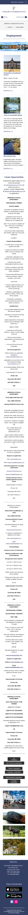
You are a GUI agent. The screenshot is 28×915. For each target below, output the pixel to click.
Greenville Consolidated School (14, 23)
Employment (20, 27)
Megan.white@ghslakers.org (14, 474)
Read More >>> (8, 90)
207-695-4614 (14, 874)
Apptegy (17, 912)
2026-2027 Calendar (17, 2)
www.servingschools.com (14, 471)
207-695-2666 (15, 872)
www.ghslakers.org (13, 364)
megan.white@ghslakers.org (14, 357)
